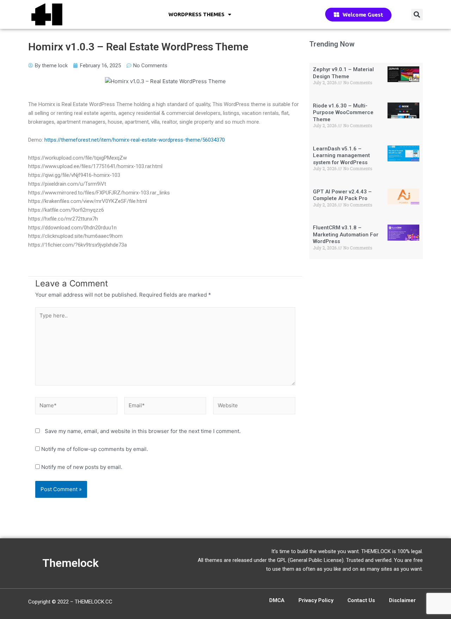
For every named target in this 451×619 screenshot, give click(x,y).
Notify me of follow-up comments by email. (94, 449)
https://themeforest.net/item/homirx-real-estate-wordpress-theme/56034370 (134, 140)
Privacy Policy (315, 600)
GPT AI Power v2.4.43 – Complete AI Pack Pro (342, 195)
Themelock (70, 563)
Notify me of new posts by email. (81, 467)
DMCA (276, 600)
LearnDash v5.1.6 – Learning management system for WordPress (341, 156)
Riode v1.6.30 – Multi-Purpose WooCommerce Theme (343, 113)
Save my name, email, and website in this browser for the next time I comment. (143, 431)
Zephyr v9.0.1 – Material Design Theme (343, 73)
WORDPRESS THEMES (196, 14)
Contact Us (361, 600)
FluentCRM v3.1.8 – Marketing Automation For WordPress (345, 234)
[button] (417, 14)
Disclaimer (402, 600)
